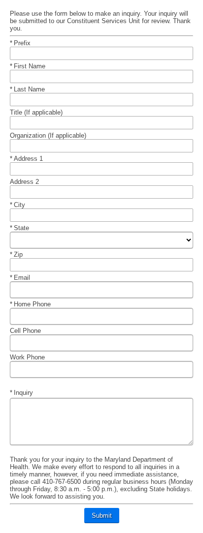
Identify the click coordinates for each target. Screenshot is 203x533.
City (25, 204)
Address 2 (25, 181)
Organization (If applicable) (49, 135)
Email (25, 277)
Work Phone (28, 357)
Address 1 (29, 158)
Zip (25, 254)
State (25, 228)
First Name (30, 66)
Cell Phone (26, 330)
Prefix (25, 43)
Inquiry (25, 392)
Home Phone (33, 304)
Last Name (30, 89)
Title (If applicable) (37, 112)
